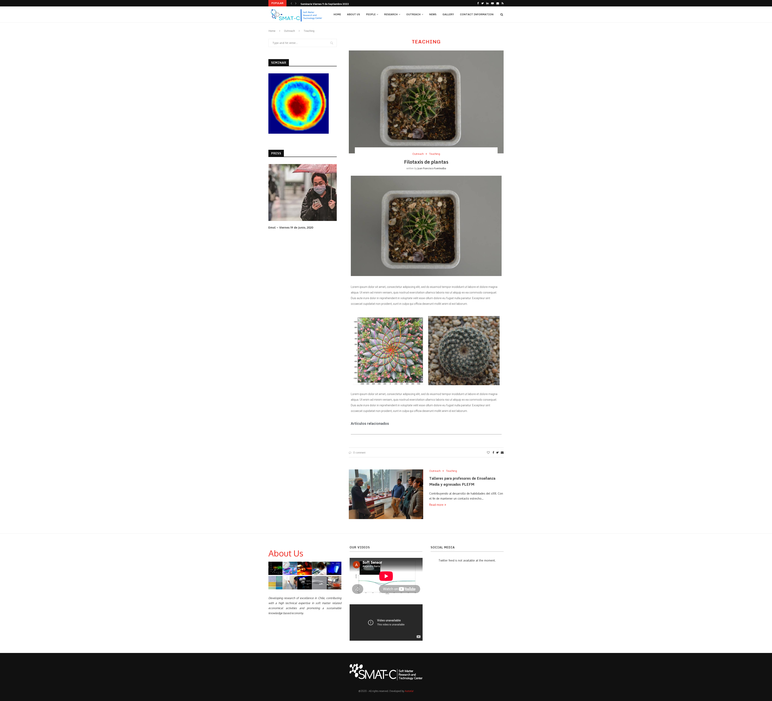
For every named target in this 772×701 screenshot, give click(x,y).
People (371, 14)
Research (391, 14)
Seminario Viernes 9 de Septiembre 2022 (325, 3)
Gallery (448, 14)
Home (337, 14)
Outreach (413, 14)
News (432, 14)
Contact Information (477, 14)
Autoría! (409, 691)
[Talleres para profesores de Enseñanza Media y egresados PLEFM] (386, 494)
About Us (353, 14)
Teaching (434, 153)
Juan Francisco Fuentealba (432, 168)
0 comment (359, 452)
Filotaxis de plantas (426, 162)
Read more (436, 504)
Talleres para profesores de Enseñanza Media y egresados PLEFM (462, 481)
